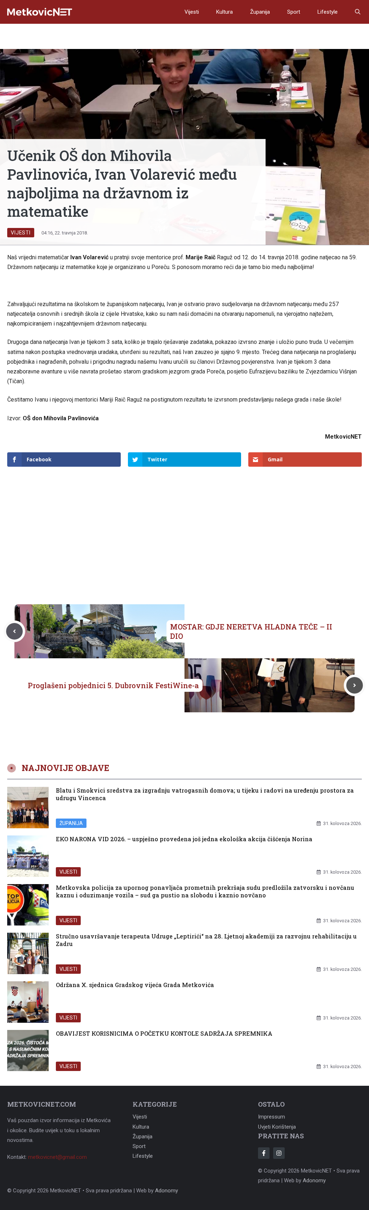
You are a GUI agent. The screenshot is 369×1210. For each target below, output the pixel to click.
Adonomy (314, 1180)
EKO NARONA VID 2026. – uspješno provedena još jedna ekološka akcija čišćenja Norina (184, 839)
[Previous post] (14, 631)
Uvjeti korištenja (277, 1127)
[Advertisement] (184, 523)
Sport (293, 12)
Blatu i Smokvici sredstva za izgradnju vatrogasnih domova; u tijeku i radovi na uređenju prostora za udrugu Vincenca (205, 794)
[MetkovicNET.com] (39, 12)
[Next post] (354, 685)
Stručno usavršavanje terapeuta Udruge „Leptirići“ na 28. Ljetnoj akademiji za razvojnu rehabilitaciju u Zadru (206, 939)
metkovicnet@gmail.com (57, 1157)
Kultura (224, 12)
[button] (357, 12)
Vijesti (191, 12)
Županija (260, 12)
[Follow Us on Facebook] (264, 1153)
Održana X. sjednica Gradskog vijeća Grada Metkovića (135, 985)
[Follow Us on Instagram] (279, 1153)
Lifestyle (327, 12)
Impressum (271, 1116)
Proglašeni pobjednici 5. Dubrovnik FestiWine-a (113, 685)
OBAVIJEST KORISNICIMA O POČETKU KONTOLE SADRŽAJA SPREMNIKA (164, 1033)
